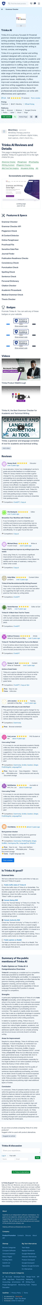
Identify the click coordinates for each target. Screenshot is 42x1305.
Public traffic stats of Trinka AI (15, 885)
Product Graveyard (28, 1260)
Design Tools (30, 1277)
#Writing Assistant (8, 165)
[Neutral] (21, 324)
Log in (4, 1155)
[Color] (8, 324)
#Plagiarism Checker (23, 165)
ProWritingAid (6, 767)
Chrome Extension (8, 1253)
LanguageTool (17, 767)
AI (3, 1277)
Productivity (20, 1279)
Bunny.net (19, 1296)
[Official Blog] (31, 116)
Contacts (20, 1235)
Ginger (36, 765)
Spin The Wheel (20, 1298)
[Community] (35, 3)
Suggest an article (9, 1136)
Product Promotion (9, 1235)
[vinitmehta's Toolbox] (4, 826)
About (35, 1235)
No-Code (9, 1277)
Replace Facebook (28, 1250)
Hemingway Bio (13, 843)
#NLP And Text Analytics (10, 168)
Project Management (9, 1285)
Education (5, 1287)
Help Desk (10, 1279)
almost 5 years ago (33, 827)
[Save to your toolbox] (21, 25)
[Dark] (34, 324)
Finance (34, 1285)
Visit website (6, 117)
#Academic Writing (27, 168)
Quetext (30, 765)
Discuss (28, 1235)
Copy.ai (23, 502)
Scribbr (24, 765)
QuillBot (4, 843)
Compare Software (8, 1250)
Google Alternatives (28, 1253)
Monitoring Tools (24, 1285)
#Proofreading (34, 162)
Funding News (7, 1260)
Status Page (23, 117)
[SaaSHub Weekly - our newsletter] (31, 3)
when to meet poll (18, 1300)
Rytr (28, 685)
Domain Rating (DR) (11, 900)
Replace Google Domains (30, 1266)
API (3, 1238)
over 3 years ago (13, 465)
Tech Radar (26, 1247)
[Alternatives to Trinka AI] (15, 116)
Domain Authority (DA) (12, 920)
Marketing (29, 1279)
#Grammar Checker (8, 162)
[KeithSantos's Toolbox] (4, 785)
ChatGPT (16, 502)
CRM (4, 1279)
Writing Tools (30, 1282)
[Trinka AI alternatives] (21, 19)
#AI (37, 168)
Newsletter (6, 1266)
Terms (26, 1293)
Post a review (35, 98)
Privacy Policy (16, 1293)
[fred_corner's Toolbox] (4, 737)
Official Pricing (29, 104)
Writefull (32, 843)
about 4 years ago (18, 738)
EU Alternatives (27, 1269)
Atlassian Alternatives (29, 1256)
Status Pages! (7, 1256)
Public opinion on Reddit (13, 940)
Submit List (6, 1263)
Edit (4, 98)
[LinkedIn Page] (36, 116)
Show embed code (21, 326)
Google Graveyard (28, 1263)
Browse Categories (9, 1247)
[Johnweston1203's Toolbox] (4, 701)
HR (23, 1282)
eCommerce (16, 1282)
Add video (6, 448)
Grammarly (17, 723)
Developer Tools (19, 1277)
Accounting (6, 1282)
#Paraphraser (22, 162)
